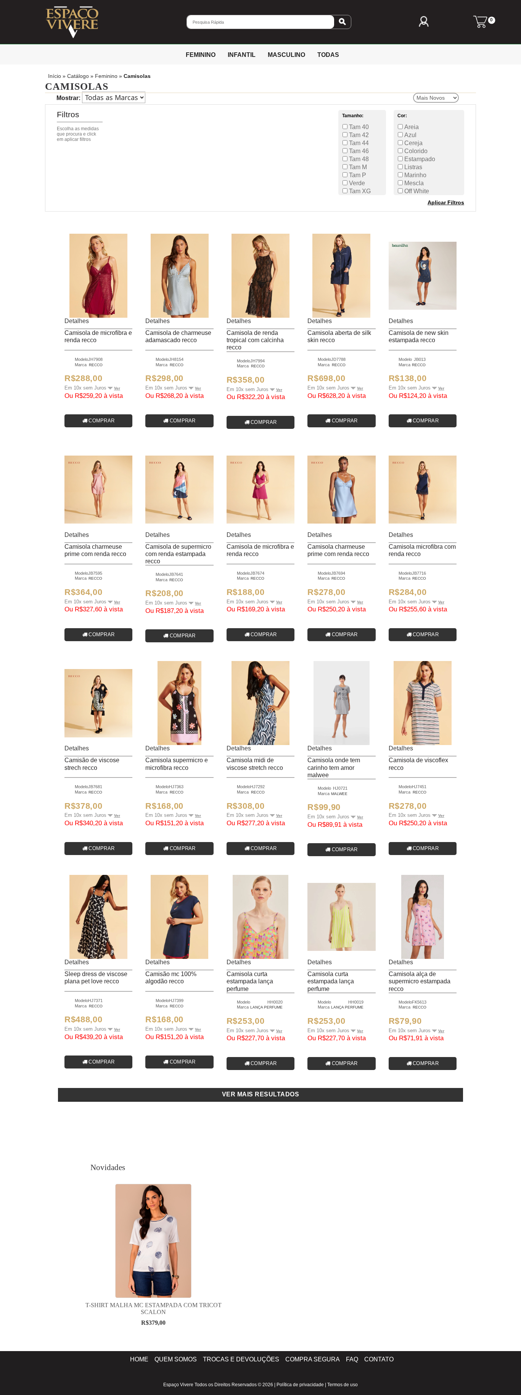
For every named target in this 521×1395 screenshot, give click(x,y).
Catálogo (78, 76)
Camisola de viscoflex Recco (418, 764)
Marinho (414, 175)
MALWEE (339, 794)
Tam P (356, 175)
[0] (480, 25)
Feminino (106, 76)
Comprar (101, 421)
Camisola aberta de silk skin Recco (339, 336)
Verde (356, 183)
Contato (379, 1359)
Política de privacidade (300, 1384)
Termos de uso (342, 1384)
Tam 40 (358, 127)
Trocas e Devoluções (241, 1359)
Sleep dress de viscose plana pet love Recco (95, 977)
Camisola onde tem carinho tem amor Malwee (333, 767)
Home (139, 1359)
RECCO (96, 365)
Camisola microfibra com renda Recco (422, 550)
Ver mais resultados (260, 1094)
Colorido (415, 151)
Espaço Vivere (178, 1384)
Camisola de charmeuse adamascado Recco (178, 336)
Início (54, 76)
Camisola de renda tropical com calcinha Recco (255, 340)
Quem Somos (175, 1359)
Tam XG (359, 191)
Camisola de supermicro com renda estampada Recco (178, 553)
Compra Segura (312, 1359)
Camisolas (137, 76)
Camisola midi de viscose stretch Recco (255, 764)
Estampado (419, 159)
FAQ (352, 1359)
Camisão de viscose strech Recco (91, 764)
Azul (409, 135)
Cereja (413, 143)
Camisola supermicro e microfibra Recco (176, 764)
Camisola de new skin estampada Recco (419, 336)
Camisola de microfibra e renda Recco (98, 336)
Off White (416, 191)
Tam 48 (358, 159)
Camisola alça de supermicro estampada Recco (419, 981)
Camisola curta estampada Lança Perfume (250, 981)
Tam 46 (358, 151)
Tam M (357, 167)
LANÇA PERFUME (266, 1007)
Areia (411, 127)
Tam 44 (358, 143)
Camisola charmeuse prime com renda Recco (95, 550)
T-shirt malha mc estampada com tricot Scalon (153, 1308)
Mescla (413, 183)
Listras (412, 167)
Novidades (107, 1167)
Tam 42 (358, 135)
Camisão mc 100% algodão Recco (170, 977)
